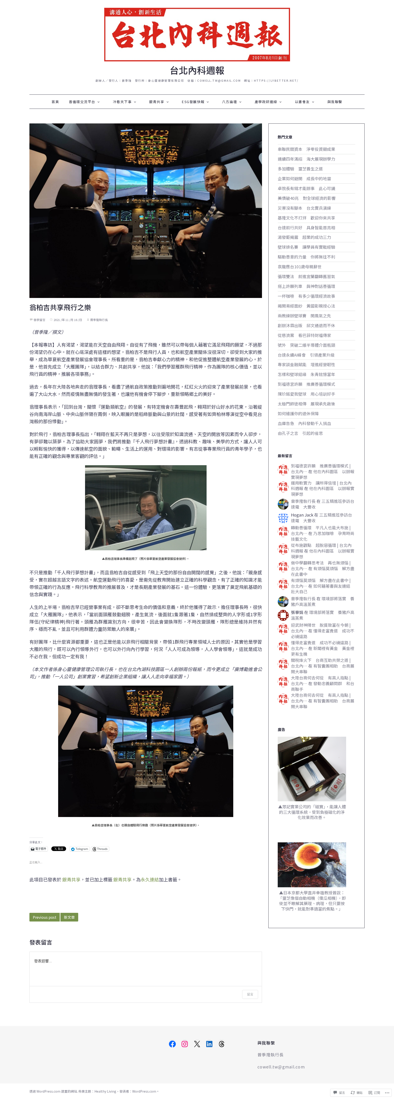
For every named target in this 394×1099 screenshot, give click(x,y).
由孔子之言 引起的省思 (300, 433)
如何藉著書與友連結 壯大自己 (322, 589)
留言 (250, 994)
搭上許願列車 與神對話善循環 (306, 286)
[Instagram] (185, 1044)
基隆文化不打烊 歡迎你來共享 (306, 218)
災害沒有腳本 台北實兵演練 (304, 208)
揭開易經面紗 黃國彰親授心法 (306, 306)
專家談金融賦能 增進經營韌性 (306, 364)
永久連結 (150, 879)
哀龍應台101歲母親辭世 (299, 266)
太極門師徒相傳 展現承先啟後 (306, 404)
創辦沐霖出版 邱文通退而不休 (306, 325)
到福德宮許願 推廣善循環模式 (306, 384)
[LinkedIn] (209, 1044)
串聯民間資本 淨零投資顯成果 (306, 149)
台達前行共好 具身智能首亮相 (306, 227)
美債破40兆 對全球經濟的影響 (307, 198)
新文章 (69, 917)
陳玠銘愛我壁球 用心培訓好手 (306, 394)
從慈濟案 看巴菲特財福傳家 (304, 335)
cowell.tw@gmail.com (281, 1067)
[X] (197, 1044)
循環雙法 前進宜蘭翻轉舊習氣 (306, 276)
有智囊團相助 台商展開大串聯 (322, 668)
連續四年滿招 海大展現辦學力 (306, 159)
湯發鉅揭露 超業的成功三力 (304, 237)
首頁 (55, 101)
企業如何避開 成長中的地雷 (304, 178)
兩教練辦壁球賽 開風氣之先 (304, 315)
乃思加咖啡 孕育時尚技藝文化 (322, 536)
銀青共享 (156, 101)
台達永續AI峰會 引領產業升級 (306, 355)
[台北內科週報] (197, 34)
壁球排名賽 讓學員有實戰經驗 (306, 247)
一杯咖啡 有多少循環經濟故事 (306, 296)
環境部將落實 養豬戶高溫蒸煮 (322, 601)
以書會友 (302, 101)
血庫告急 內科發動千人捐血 (304, 423)
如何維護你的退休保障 (298, 413)
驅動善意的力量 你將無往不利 (306, 257)
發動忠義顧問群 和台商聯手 (322, 686)
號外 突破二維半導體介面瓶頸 (306, 345)
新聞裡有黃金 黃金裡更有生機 (322, 651)
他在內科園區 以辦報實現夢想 (322, 474)
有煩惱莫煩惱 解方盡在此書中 (322, 571)
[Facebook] (172, 1044)
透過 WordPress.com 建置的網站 (53, 1091)
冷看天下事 (122, 101)
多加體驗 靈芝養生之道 (300, 169)
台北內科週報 (197, 70)
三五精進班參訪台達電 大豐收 (322, 504)
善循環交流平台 (82, 101)
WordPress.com (144, 1091)
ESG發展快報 (193, 101)
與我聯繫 (334, 101)
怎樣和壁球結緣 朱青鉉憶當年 (306, 374)
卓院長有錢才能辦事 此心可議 (306, 188)
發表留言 (39, 320)
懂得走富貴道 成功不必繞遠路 (322, 633)
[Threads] (222, 1044)
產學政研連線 (266, 101)
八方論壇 (229, 101)
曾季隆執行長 (99, 320)
